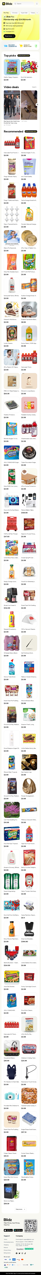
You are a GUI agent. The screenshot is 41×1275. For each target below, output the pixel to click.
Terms (5, 1239)
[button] (12, 70)
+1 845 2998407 (28, 1241)
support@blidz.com (28, 1239)
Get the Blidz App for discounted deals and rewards (20, 1273)
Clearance (34, 13)
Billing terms (7, 1253)
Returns (6, 1247)
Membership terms (9, 1242)
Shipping (6, 1244)
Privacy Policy (7, 1250)
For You (6, 13)
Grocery (14, 13)
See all (33, 87)
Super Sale (24, 13)
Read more (8, 36)
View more (19, 1209)
